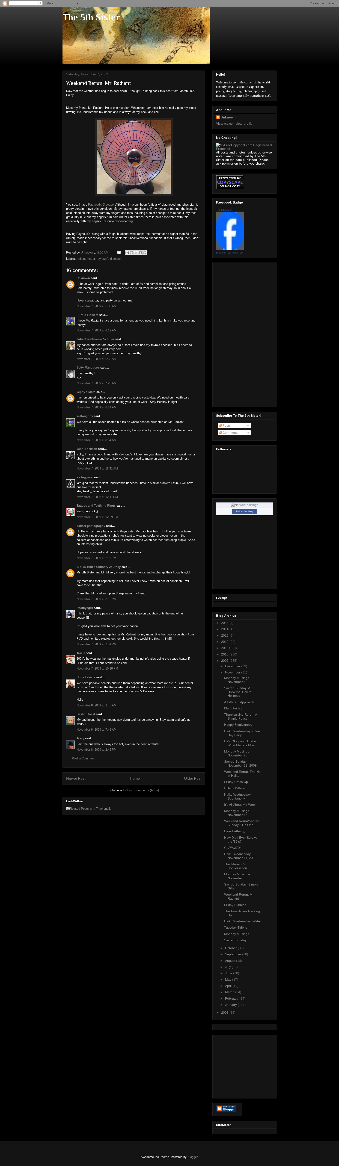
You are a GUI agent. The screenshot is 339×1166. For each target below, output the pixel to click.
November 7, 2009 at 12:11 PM (97, 497)
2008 (225, 1012)
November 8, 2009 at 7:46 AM (96, 729)
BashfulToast (86, 714)
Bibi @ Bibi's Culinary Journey (99, 567)
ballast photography (91, 526)
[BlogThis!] (131, 252)
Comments (230, 432)
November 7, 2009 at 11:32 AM (97, 468)
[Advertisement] (234, 333)
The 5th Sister (91, 17)
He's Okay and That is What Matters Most (240, 743)
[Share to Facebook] (140, 252)
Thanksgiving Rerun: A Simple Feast (240, 716)
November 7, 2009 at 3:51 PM (96, 644)
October (231, 948)
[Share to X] (136, 252)
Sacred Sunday (235, 940)
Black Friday (233, 708)
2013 (225, 635)
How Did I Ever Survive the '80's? (241, 839)
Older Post (192, 778)
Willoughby (85, 416)
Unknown (83, 278)
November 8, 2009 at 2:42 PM (96, 749)
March (230, 992)
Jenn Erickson (87, 449)
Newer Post (75, 778)
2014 (225, 629)
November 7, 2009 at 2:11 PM (96, 558)
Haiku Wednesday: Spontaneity (238, 796)
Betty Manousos (88, 367)
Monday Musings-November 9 (237, 876)
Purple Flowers (87, 315)
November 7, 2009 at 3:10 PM (96, 599)
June (229, 973)
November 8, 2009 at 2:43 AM (96, 705)
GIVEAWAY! (232, 848)
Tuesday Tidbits (235, 927)
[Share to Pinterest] (144, 252)
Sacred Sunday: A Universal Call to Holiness (237, 692)
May (228, 979)
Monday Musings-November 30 (237, 680)
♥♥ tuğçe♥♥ (85, 477)
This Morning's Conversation (235, 866)
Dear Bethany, (234, 831)
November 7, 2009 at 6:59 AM (96, 359)
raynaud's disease (109, 258)
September (233, 954)
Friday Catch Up (236, 782)
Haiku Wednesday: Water (242, 921)
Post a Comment (83, 758)
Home (135, 778)
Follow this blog (244, 511)
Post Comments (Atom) (143, 790)
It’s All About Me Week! (240, 804)
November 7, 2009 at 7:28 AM (96, 383)
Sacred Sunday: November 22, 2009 (240, 763)
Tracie (81, 653)
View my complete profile (234, 123)
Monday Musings (236, 934)
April (228, 986)
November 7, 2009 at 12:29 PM (97, 517)
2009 (225, 660)
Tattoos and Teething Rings (96, 505)
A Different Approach (239, 702)
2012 (225, 642)
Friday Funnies (235, 905)
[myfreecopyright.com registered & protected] (244, 149)
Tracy (80, 738)
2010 (225, 654)
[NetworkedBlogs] (244, 505)
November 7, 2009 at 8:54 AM (96, 440)
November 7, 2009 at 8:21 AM (96, 407)
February (232, 998)
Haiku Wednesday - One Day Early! (242, 733)
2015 (225, 623)
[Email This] (127, 252)
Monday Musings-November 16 (237, 813)
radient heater (86, 258)
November (233, 672)
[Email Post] (118, 252)
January (231, 1005)
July (228, 967)
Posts (226, 425)
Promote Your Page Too (229, 252)
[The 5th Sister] (230, 249)
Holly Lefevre (86, 677)
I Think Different (235, 788)
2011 (225, 648)
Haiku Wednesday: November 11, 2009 (240, 856)
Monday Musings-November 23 (237, 753)
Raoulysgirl (85, 608)
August (230, 960)
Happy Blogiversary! (238, 724)
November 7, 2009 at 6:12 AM (96, 330)
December (233, 666)
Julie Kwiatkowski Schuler (95, 339)
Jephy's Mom (86, 392)
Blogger (192, 1157)
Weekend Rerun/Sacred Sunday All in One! (241, 823)
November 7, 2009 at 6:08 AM (96, 306)
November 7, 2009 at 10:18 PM (97, 668)
